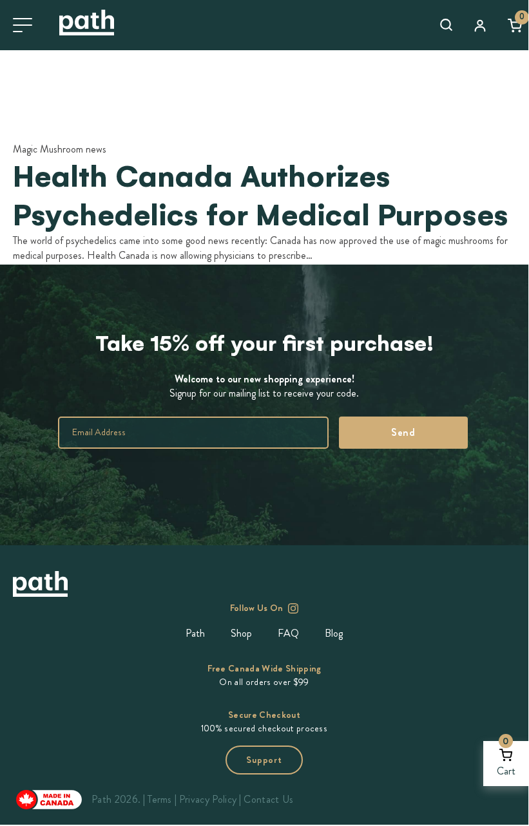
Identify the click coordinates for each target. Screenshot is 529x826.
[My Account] (480, 25)
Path (195, 633)
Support (264, 760)
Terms (160, 799)
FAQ (288, 633)
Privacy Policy (207, 799)
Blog (334, 633)
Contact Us (268, 799)
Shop (241, 633)
